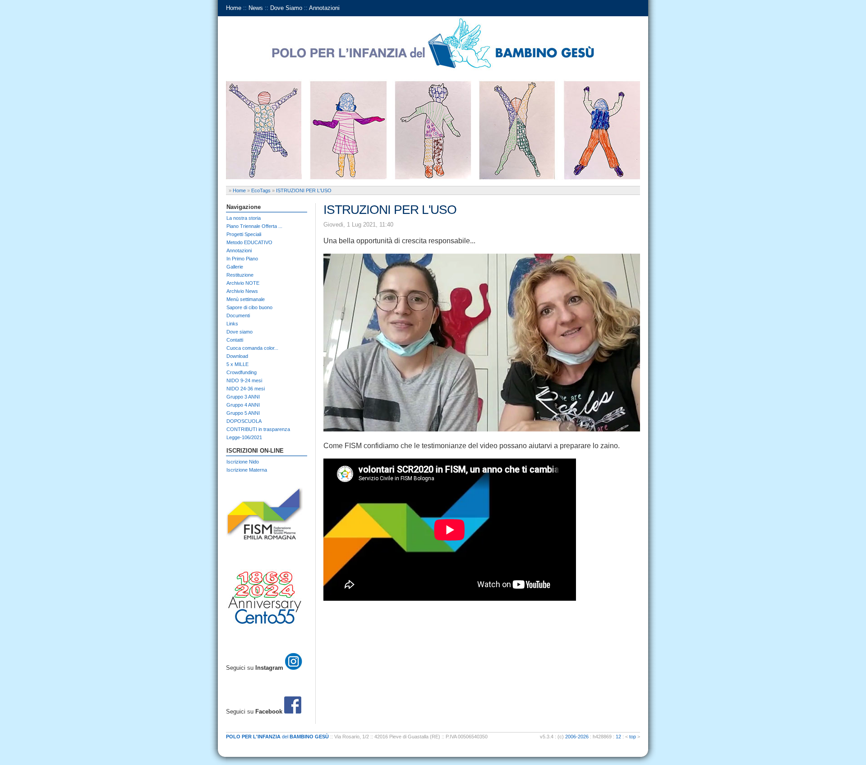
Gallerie (234, 266)
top (632, 736)
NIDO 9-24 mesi (244, 380)
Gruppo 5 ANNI (243, 413)
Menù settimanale (245, 299)
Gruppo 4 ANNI (243, 405)
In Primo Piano (242, 258)
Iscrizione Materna (246, 470)
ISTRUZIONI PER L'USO (304, 190)
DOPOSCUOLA (244, 421)
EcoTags (261, 190)
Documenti (238, 315)
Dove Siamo (286, 8)
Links (232, 323)
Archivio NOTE (242, 283)
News (256, 8)
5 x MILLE (237, 364)
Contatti (234, 340)
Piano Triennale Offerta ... (254, 226)
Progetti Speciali (243, 234)
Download (237, 356)
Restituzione (239, 275)
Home (233, 8)
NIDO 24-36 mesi (245, 388)
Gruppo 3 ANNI (243, 396)
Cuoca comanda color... (252, 348)
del (277, 736)
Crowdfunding (241, 372)
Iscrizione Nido (242, 461)
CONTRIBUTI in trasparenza (258, 429)
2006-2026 (577, 736)
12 (618, 736)
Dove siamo (239, 331)
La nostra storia (243, 218)
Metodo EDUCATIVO (249, 242)
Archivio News (242, 291)
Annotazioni (324, 8)
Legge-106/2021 (244, 437)
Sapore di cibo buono (249, 307)
